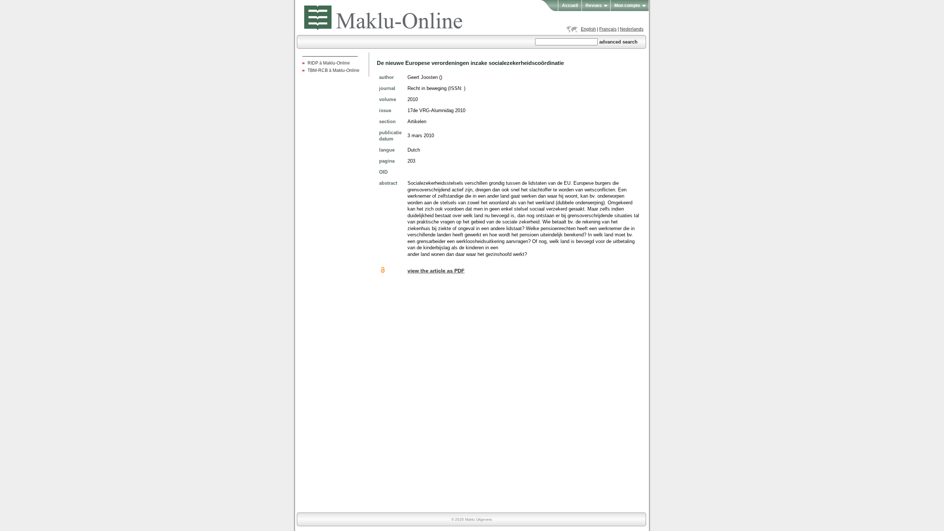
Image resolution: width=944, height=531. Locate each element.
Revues (594, 5)
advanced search (618, 42)
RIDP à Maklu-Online (329, 63)
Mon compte (627, 5)
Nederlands (631, 29)
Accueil (570, 5)
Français (608, 29)
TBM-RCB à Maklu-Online (334, 70)
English (588, 29)
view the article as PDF (436, 271)
